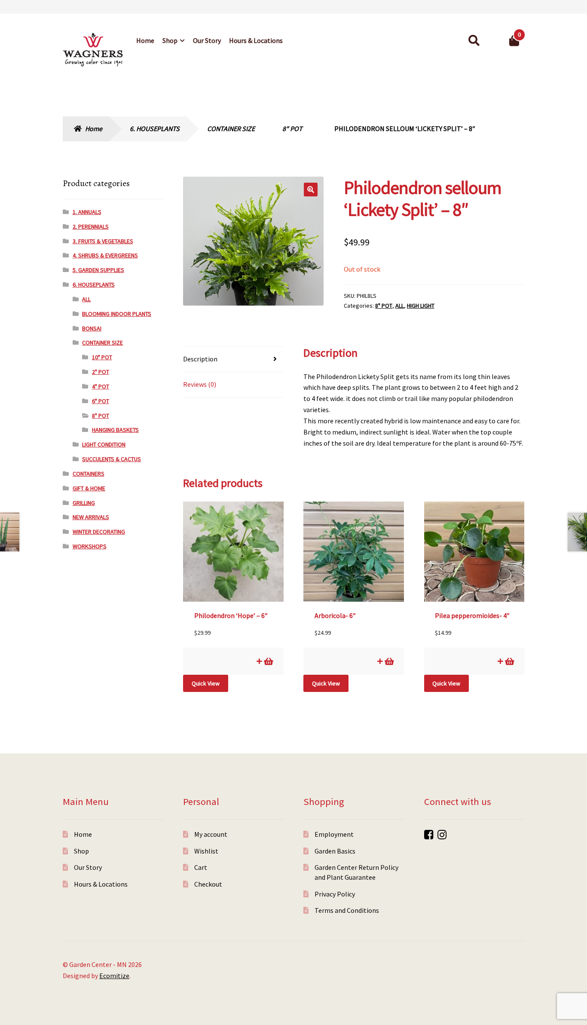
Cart (200, 867)
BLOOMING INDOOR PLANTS (116, 314)
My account (210, 834)
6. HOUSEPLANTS (155, 128)
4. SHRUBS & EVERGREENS (105, 255)
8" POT (292, 128)
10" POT (102, 357)
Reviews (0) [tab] (199, 384)
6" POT (100, 401)
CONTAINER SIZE (231, 128)
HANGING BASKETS (115, 430)
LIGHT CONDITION (103, 444)
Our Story (207, 40)
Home (145, 40)
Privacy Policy (335, 894)
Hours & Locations (256, 40)
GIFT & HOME (89, 488)
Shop (169, 40)
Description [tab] (200, 359)
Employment (334, 834)
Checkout (208, 884)
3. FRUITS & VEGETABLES (103, 241)
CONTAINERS (88, 473)
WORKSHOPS (90, 546)
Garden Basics (335, 851)
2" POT (100, 372)
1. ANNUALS (87, 212)
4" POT (100, 386)
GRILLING (84, 503)
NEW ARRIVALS (91, 517)
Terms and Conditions (347, 910)
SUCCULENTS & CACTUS (111, 459)
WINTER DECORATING (99, 531)
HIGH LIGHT (420, 305)
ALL (399, 305)
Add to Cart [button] (268, 661)
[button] (311, 189)
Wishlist (206, 851)
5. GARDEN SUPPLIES (98, 270)
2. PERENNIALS (91, 226)
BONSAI (91, 328)
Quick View (206, 683)
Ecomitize (114, 975)
